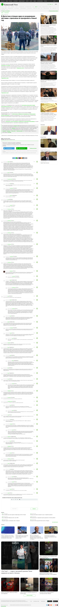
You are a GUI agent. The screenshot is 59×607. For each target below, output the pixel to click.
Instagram (8, 130)
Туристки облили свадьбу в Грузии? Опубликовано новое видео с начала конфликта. (48, 574)
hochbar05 (11, 205)
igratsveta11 (9, 436)
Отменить (34, 508)
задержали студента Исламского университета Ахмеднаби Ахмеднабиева (20, 121)
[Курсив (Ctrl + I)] (13, 499)
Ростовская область (29, 8)
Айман (8, 161)
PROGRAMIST (9, 446)
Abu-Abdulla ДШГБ (10, 401)
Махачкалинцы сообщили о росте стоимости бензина (49, 46)
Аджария (6, 6)
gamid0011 (9, 342)
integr (8, 199)
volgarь (8, 463)
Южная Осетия (54, 8)
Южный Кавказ (3, 9)
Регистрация (14, 508)
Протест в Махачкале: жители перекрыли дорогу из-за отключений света (48, 557)
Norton (8, 172)
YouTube (9, 132)
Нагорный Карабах (16, 8)
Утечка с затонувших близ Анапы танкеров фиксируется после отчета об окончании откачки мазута (7, 536)
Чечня (50, 8)
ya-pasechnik (11, 188)
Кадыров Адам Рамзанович (45, 150)
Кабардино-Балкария (45, 6)
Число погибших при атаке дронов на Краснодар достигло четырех (14, 514)
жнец (12, 338)
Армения (16, 6)
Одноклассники (20, 130)
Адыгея (9, 6)
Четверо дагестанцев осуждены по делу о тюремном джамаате (41, 514)
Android (15, 125)
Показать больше (29, 595)
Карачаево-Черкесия (4, 8)
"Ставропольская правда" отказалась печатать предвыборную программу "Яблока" (49, 114)
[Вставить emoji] (20, 499)
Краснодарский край (10, 8)
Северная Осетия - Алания (36, 8)
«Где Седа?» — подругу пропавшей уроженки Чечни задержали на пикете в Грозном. (16, 572)
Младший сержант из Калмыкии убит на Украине (11, 520)
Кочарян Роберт (43, 137)
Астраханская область (21, 6)
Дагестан (36, 6)
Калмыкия (50, 6)
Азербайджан (12, 6)
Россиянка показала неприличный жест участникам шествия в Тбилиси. (47, 593)
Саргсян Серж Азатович (45, 162)
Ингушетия (39, 6)
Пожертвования (43, 601)
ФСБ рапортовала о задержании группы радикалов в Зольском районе (42, 517)
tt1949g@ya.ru (9, 220)
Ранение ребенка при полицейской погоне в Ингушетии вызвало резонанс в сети (22, 536)
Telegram (13, 128)
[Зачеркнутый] (17, 499)
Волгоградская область (28, 6)
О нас (31, 601)
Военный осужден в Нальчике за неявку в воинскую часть (48, 81)
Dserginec (11, 195)
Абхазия (2, 6)
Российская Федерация (23, 8)
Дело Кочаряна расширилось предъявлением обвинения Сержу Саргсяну (50, 536)
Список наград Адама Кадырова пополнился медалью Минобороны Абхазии (49, 98)
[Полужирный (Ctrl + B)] (12, 499)
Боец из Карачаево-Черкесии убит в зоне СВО (10, 517)
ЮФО (7, 9)
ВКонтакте (13, 130)
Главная (2, 12)
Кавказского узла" (5, 78)
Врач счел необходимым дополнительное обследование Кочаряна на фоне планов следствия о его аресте (36, 537)
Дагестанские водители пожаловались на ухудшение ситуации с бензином (48, 63)
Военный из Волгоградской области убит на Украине (39, 520)
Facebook (4, 130)
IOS (18, 125)
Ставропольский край (46, 8)
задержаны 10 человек (5, 65)
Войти (56, 4)
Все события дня (55, 522)
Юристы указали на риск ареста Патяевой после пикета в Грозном (48, 25)
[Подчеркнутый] (15, 499)
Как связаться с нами (36, 601)
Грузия (33, 6)
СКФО (41, 8)
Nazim (8, 347)
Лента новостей (6, 12)
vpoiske (13, 383)
